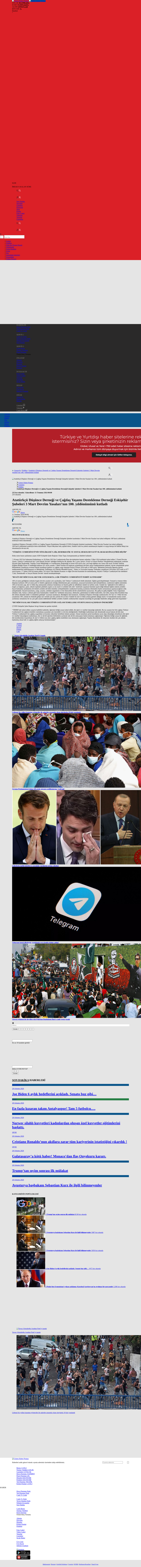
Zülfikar (9, 243)
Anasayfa (20, 397)
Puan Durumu (21, 352)
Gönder (15, 1029)
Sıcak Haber (21, 382)
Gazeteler (20, 219)
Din (5, 420)
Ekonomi (20, 207)
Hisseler (19, 364)
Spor (18, 209)
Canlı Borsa (21, 348)
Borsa (22, 1468)
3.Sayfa (7, 414)
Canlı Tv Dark (22, 337)
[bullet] (29, 1029)
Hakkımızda (21, 399)
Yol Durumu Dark (23, 329)
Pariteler (19, 368)
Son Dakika (21, 201)
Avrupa (7, 416)
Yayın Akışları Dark (23, 339)
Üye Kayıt (20, 389)
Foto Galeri (20, 213)
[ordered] (26, 1029)
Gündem (20, 205)
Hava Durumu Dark (24, 327)
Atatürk (19, 624)
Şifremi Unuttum (22, 391)
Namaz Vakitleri (22, 350)
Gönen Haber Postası (25, 483)
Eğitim (6, 422)
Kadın (19, 211)
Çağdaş (19, 625)
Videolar (19, 215)
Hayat (6, 424)
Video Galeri (21, 376)
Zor (7, 253)
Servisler (20, 203)
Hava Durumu (26, 1474)
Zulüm (8, 241)
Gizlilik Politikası (62, 1564)
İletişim (19, 401)
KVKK (76, 1564)
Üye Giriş (20, 387)
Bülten (6, 418)
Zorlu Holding (11, 249)
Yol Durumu (24, 1482)
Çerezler (70, 1564)
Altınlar (19, 360)
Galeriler (20, 405)
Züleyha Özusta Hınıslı (14, 245)
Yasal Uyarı (95, 1564)
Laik (18, 631)
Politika (7, 426)
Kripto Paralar (21, 366)
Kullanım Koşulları (85, 1564)
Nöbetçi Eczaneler (23, 341)
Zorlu (8, 251)
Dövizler (20, 362)
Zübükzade (10, 247)
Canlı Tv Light (22, 331)
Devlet (19, 627)
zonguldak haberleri (13, 255)
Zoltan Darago (11, 259)
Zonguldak (10, 257)
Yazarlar (19, 217)
